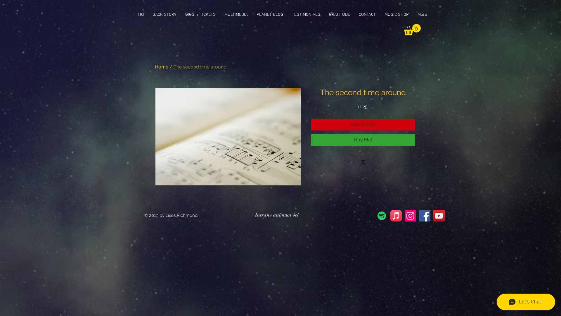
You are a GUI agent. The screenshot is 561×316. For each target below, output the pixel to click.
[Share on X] (363, 162)
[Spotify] (381, 215)
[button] (412, 29)
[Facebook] (424, 215)
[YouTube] (439, 215)
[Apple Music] (396, 215)
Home (161, 67)
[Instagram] (410, 215)
